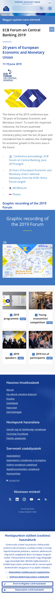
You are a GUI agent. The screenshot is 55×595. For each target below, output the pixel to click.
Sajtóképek (12, 403)
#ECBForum (20, 188)
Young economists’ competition (39, 319)
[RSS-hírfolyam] (46, 499)
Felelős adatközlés (16, 438)
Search (41, 8)
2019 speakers (12, 356)
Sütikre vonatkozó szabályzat (21, 465)
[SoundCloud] (39, 499)
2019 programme (11, 317)
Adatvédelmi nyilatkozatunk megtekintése (29, 572)
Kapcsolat (11, 408)
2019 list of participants (39, 356)
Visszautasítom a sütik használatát (29, 590)
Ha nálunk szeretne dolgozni (21, 394)
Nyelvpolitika (13, 474)
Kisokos (10, 399)
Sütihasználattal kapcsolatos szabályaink (29, 577)
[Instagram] (24, 499)
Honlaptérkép (14, 480)
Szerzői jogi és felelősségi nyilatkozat (26, 430)
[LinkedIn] (17, 499)
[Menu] (50, 8)
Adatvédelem (13, 456)
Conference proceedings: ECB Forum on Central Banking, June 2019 (28, 160)
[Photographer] (50, 307)
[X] (10, 499)
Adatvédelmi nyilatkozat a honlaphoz (26, 460)
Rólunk (10, 390)
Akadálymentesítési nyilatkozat (22, 469)
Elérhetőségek (13, 412)
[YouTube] (31, 499)
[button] (50, 3)
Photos (17, 194)
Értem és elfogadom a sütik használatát (29, 584)
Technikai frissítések (17, 434)
